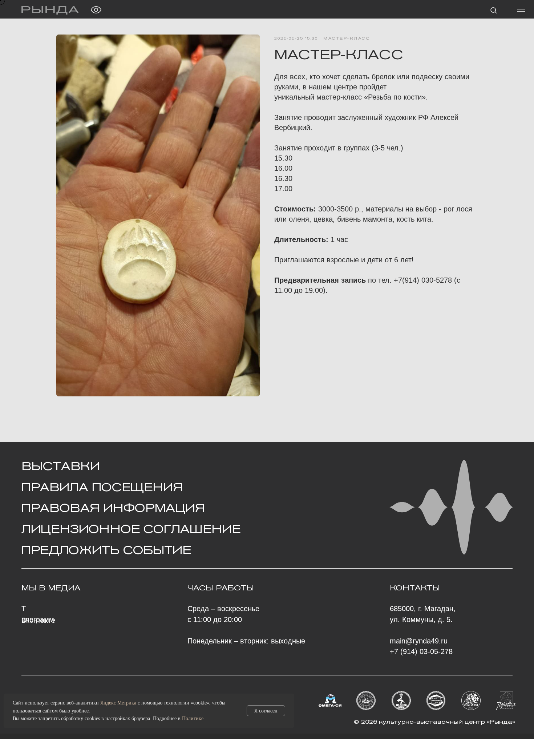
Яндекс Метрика (118, 703)
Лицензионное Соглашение (130, 529)
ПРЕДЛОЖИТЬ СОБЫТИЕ (106, 550)
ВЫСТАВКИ (60, 466)
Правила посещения (102, 487)
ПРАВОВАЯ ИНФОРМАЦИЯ (113, 508)
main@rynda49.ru (419, 641)
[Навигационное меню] (521, 10)
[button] (493, 10)
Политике (192, 718)
